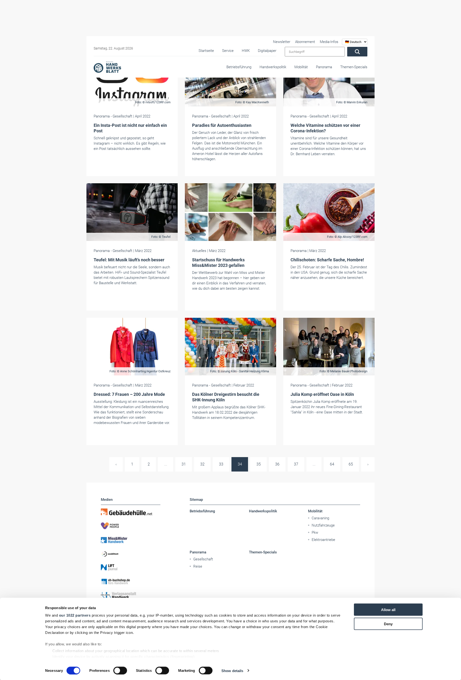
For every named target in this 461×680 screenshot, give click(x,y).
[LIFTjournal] (130, 567)
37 (296, 464)
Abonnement (305, 42)
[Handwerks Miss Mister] (130, 539)
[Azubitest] (130, 553)
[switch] (120, 670)
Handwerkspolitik (273, 67)
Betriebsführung (238, 67)
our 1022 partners (75, 615)
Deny (388, 624)
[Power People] (130, 525)
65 (351, 464)
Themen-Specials (353, 67)
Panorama (324, 67)
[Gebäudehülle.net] (130, 511)
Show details (232, 670)
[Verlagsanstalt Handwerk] (130, 595)
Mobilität (301, 67)
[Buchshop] (130, 581)
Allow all (388, 610)
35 (258, 464)
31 (184, 464)
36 (277, 464)
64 (332, 464)
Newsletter (281, 42)
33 (221, 464)
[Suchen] (357, 51)
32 (202, 464)
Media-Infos (329, 42)
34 (240, 464)
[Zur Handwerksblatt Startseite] (107, 67)
